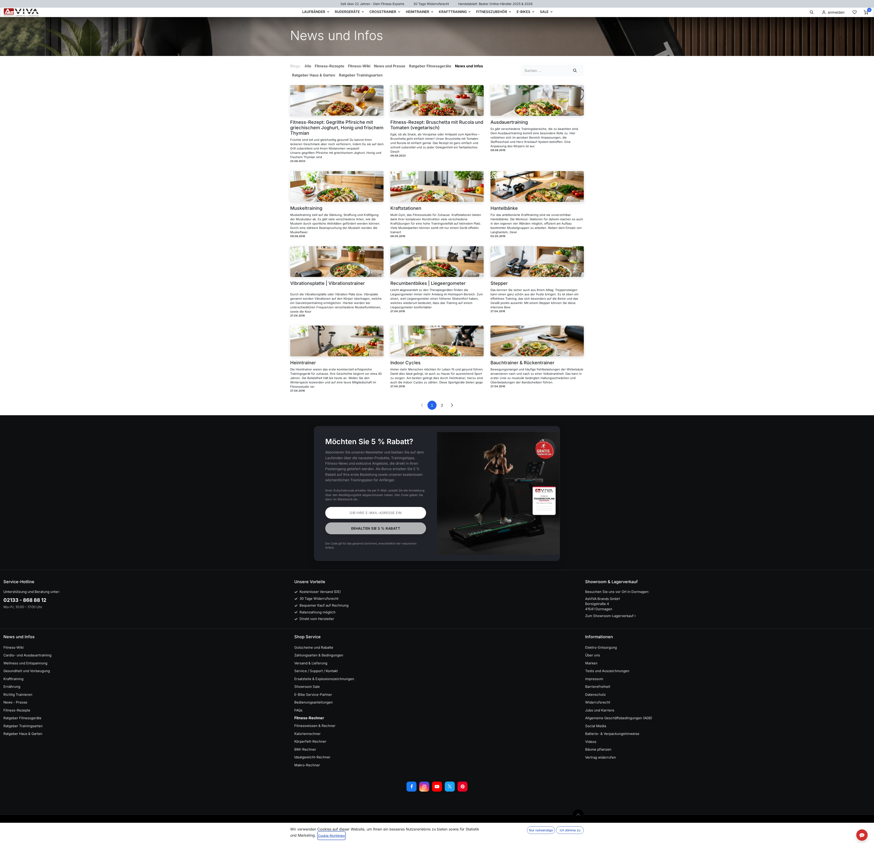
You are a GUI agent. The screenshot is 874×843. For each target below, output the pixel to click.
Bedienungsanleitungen (313, 702)
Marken (591, 663)
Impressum (594, 679)
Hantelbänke (504, 208)
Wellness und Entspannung (25, 663)
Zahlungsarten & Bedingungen (318, 655)
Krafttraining (13, 679)
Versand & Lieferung (310, 663)
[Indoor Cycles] (437, 341)
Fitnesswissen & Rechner (314, 726)
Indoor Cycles (405, 362)
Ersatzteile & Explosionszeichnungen (324, 679)
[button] (811, 12)
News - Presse (15, 702)
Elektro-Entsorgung (601, 647)
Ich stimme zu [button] (570, 830)
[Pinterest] (462, 787)
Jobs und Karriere (599, 710)
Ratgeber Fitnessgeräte (22, 718)
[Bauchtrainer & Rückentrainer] (537, 341)
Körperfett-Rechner (310, 741)
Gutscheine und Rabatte (313, 647)
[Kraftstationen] (437, 186)
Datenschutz (595, 694)
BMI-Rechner (305, 749)
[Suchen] (575, 70)
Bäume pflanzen (598, 749)
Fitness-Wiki (13, 647)
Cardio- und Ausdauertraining (27, 655)
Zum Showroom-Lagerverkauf (610, 616)
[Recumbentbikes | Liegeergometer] (437, 261)
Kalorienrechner (307, 734)
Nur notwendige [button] (541, 830)
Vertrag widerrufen (600, 757)
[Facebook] (412, 787)
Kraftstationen (405, 208)
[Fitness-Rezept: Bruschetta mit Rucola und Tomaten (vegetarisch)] (437, 100)
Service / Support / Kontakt (316, 671)
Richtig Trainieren (17, 694)
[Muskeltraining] (337, 186)
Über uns (592, 655)
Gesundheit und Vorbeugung (26, 671)
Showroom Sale (307, 686)
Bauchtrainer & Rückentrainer (522, 362)
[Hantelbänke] (537, 186)
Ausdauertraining (509, 122)
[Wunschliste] (854, 12)
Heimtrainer (303, 362)
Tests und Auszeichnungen (607, 671)
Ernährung (11, 686)
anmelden (836, 12)
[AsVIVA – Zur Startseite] (21, 12)
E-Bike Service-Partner (313, 694)
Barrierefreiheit (597, 686)
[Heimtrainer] (337, 341)
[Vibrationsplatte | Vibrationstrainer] (337, 261)
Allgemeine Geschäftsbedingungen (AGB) (618, 718)
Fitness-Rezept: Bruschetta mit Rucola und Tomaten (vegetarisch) (436, 124)
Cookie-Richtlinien (331, 836)
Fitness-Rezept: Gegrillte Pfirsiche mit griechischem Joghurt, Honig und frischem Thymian (337, 127)
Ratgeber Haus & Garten (22, 734)
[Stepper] (537, 261)
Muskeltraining (306, 208)
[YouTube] (437, 787)
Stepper (499, 283)
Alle (308, 66)
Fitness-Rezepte (16, 710)
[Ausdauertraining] (537, 100)
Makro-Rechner (307, 765)
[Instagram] (424, 787)
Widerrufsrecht (597, 702)
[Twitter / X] (450, 787)
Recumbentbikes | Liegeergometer (428, 283)
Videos (590, 741)
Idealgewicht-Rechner (312, 757)
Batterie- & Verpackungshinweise (612, 734)
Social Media (595, 726)
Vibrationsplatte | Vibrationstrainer (327, 283)
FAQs (298, 710)
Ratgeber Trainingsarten (23, 726)
